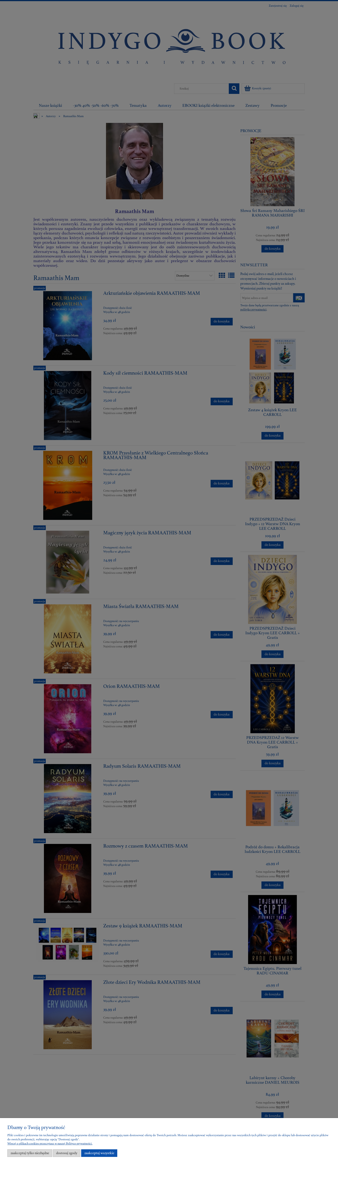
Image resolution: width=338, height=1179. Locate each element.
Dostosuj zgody (66, 1153)
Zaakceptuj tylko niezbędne (30, 1153)
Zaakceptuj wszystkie (99, 1153)
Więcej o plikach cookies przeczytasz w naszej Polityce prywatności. (49, 1143)
